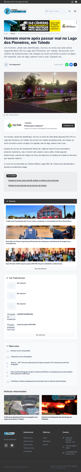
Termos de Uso (29, 448)
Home (6, 33)
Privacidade (28, 451)
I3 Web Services (61, 467)
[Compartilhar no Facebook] (71, 64)
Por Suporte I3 (14, 64)
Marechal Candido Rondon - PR (70, 440)
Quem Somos (28, 438)
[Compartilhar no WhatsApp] (67, 64)
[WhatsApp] (72, 2)
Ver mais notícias (40, 268)
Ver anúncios (40, 335)
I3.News (74, 466)
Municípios (46, 441)
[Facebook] (76, 2)
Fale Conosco (28, 441)
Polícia (13, 33)
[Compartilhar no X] (75, 64)
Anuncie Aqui (28, 444)
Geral (45, 438)
